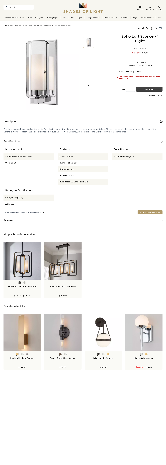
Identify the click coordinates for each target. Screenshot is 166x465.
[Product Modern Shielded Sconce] (22, 332)
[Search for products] (7, 7)
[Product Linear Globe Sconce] (143, 332)
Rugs (135, 18)
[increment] (133, 88)
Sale (159, 18)
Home (5, 25)
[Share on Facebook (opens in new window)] (143, 28)
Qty (123, 89)
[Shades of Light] (83, 7)
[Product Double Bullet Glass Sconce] (63, 332)
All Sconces (47, 25)
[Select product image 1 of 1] (89, 42)
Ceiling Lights (52, 18)
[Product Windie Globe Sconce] (103, 332)
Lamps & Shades (93, 18)
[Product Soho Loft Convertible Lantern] (22, 261)
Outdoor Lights (76, 18)
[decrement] (133, 90)
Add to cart (149, 89)
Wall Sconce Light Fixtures (33, 25)
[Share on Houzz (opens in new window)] (156, 28)
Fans (64, 18)
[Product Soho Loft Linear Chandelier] (63, 261)
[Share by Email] (160, 28)
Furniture (125, 18)
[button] (41, 72)
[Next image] (89, 85)
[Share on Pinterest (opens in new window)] (152, 28)
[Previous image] (89, 35)
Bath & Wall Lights (35, 18)
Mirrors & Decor (110, 18)
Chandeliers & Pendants (14, 18)
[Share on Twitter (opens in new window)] (147, 28)
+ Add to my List (155, 95)
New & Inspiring (147, 18)
